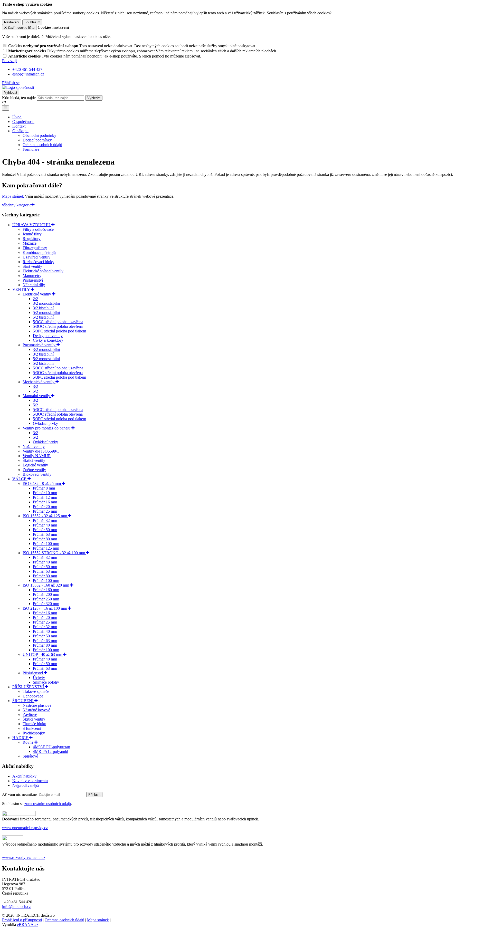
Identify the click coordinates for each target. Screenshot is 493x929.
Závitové (30, 714)
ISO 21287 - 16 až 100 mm (45, 608)
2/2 (35, 298)
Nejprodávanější (25, 785)
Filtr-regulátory (35, 248)
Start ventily (32, 266)
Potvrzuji (9, 61)
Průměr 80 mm (45, 539)
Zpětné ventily (34, 469)
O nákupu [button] (20, 131)
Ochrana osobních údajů (42, 144)
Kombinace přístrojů (39, 252)
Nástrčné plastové (37, 705)
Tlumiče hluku (34, 724)
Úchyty (39, 677)
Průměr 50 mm (45, 530)
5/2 (35, 391)
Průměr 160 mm (46, 590)
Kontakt (18, 126)
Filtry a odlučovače (38, 229)
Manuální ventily (37, 396)
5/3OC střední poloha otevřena (58, 326)
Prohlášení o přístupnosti (22, 920)
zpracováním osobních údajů (47, 803)
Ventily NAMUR (37, 456)
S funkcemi (32, 728)
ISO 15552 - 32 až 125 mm (45, 516)
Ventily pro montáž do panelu (47, 428)
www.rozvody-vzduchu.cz (23, 857)
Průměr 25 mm (45, 511)
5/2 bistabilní (43, 317)
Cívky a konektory (48, 340)
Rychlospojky (34, 733)
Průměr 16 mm (45, 502)
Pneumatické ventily (39, 345)
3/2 (35, 386)
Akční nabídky (24, 776)
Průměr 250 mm (46, 599)
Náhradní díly (34, 285)
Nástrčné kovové (36, 710)
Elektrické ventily (37, 294)
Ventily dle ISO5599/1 (41, 451)
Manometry (32, 275)
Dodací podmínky (37, 140)
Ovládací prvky (45, 423)
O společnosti (23, 121)
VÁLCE (19, 479)
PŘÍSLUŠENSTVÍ (28, 687)
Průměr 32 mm (45, 520)
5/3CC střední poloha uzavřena (58, 322)
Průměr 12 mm (45, 497)
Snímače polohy (46, 682)
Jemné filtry (32, 234)
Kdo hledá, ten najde (19, 97)
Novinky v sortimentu (30, 781)
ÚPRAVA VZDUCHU (31, 225)
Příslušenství (33, 280)
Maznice (29, 243)
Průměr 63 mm (45, 534)
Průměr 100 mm (46, 543)
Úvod (17, 117)
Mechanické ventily (39, 382)
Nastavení (11, 22)
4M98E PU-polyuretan (51, 747)
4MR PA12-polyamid (50, 751)
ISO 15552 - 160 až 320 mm (46, 585)
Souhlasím (32, 22)
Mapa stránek (13, 196)
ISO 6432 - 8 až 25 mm (42, 483)
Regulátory (32, 238)
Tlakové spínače (36, 691)
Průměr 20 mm (45, 506)
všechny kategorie (16, 205)
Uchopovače (33, 696)
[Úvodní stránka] (18, 87)
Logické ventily (35, 465)
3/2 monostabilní (46, 303)
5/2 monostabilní (46, 312)
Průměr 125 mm (46, 548)
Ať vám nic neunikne (20, 794)
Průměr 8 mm (44, 488)
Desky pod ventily (48, 335)
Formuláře (31, 149)
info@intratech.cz (16, 906)
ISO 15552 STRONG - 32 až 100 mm (54, 553)
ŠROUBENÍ (23, 700)
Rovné (28, 742)
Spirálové (30, 756)
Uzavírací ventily (36, 257)
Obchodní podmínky (39, 135)
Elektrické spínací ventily (43, 271)
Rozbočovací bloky (38, 262)
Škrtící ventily (34, 460)
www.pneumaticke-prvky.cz (25, 828)
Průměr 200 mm (46, 594)
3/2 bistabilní (43, 308)
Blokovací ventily (37, 474)
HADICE (20, 737)
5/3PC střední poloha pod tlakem (59, 331)
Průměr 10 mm (45, 493)
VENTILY (21, 289)
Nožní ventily (34, 446)
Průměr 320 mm (46, 603)
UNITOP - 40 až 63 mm (43, 654)
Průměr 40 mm (45, 525)
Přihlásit (94, 795)
